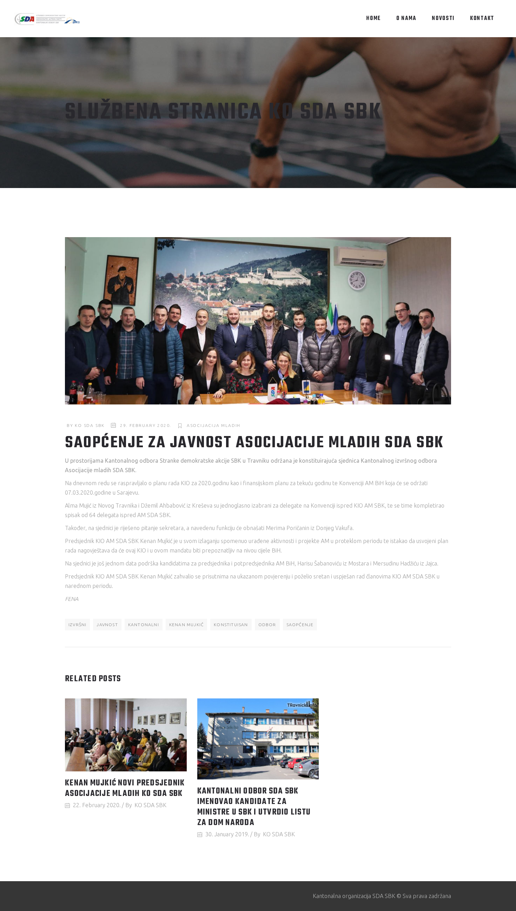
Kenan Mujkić (186, 624)
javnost (107, 624)
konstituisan (231, 624)
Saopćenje (300, 624)
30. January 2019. (227, 834)
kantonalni (143, 624)
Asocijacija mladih (213, 425)
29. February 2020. (145, 425)
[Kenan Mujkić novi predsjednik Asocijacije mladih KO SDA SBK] (126, 734)
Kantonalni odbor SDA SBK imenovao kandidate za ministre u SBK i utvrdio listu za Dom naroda (254, 807)
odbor (267, 624)
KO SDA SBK (90, 425)
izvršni (77, 624)
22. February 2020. (97, 805)
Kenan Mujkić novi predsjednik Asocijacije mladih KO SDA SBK (125, 788)
